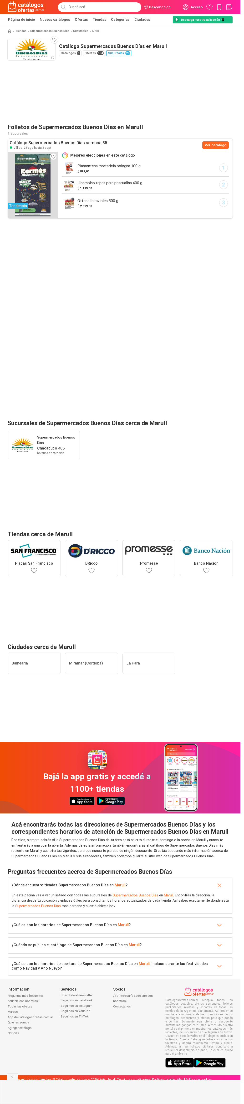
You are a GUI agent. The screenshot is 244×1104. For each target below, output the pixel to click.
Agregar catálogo (20, 1028)
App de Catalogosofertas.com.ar (30, 1017)
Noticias (13, 1033)
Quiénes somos (18, 1022)
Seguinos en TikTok (75, 1016)
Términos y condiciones (133, 1079)
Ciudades (142, 19)
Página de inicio (21, 19)
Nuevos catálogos (55, 19)
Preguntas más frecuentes (26, 995)
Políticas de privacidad (167, 1079)
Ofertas (81, 19)
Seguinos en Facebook (77, 1000)
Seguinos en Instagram (76, 1005)
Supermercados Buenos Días (49, 31)
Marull (120, 885)
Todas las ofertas (20, 1006)
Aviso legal (107, 1079)
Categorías (120, 19)
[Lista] (229, 7)
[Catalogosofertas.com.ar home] (26, 7)
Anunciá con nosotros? (24, 1001)
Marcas (13, 1011)
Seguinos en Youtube (75, 1011)
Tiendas (99, 19)
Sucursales (80, 31)
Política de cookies (199, 1079)
